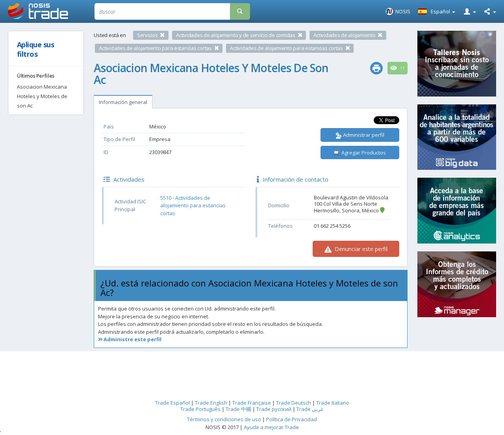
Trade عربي (310, 409)
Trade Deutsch (293, 402)
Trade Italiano (332, 402)
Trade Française (251, 402)
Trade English (211, 402)
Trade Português (200, 409)
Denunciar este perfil (360, 249)
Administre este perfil (131, 339)
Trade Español (172, 402)
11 (402, 68)
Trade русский (273, 409)
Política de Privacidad (291, 419)
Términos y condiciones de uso (224, 419)
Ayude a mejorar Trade (271, 427)
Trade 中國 (238, 409)
